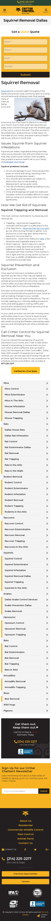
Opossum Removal (15, 629)
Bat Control (11, 646)
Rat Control (11, 441)
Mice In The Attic (14, 400)
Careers (30, 882)
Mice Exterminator (15, 394)
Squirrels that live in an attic (36, 228)
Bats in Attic (11, 669)
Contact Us (26, 843)
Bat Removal (12, 658)
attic (42, 239)
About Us (25, 820)
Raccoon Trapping (15, 541)
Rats (6, 424)
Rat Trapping (12, 459)
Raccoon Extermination (17, 529)
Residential (26, 825)
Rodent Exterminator (16, 488)
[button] (4, 11)
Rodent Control (13, 482)
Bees (6, 693)
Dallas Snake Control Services (21, 599)
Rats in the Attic (13, 465)
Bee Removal (12, 699)
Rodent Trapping (14, 506)
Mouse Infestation (15, 406)
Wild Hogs (9, 704)
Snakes (8, 594)
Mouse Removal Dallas (17, 412)
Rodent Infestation (15, 494)
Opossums (9, 617)
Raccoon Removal (15, 535)
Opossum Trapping (15, 634)
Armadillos (9, 675)
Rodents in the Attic (16, 512)
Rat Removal (12, 453)
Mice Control (12, 389)
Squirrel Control (13, 558)
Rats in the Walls (14, 471)
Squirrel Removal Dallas (18, 576)
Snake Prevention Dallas (18, 605)
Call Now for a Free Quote (25, 371)
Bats (6, 640)
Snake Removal (13, 611)
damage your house (15, 162)
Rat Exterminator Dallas (18, 447)
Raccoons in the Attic (16, 547)
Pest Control (25, 834)
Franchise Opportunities (30, 875)
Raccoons (9, 517)
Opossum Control (14, 623)
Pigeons (8, 710)
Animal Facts (25, 838)
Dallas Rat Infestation (17, 435)
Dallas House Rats (15, 430)
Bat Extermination (15, 652)
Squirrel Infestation (15, 570)
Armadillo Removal (15, 681)
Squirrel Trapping (14, 582)
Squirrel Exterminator (16, 564)
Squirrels (5, 91)
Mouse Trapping (14, 418)
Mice (6, 383)
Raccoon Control (14, 523)
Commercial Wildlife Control (25, 829)
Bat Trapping (12, 664)
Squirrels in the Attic (16, 588)
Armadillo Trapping (15, 687)
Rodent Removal (13, 476)
